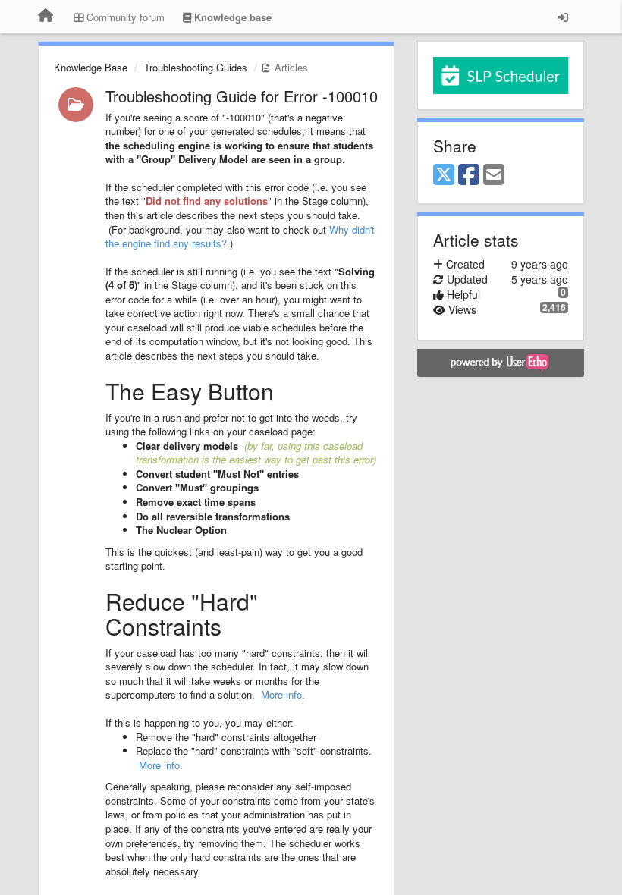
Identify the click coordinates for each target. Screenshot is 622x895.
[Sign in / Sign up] (562, 17)
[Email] (493, 175)
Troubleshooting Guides (195, 67)
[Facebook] (468, 175)
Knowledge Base (90, 67)
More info (281, 694)
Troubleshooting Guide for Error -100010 (241, 96)
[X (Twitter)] (443, 175)
